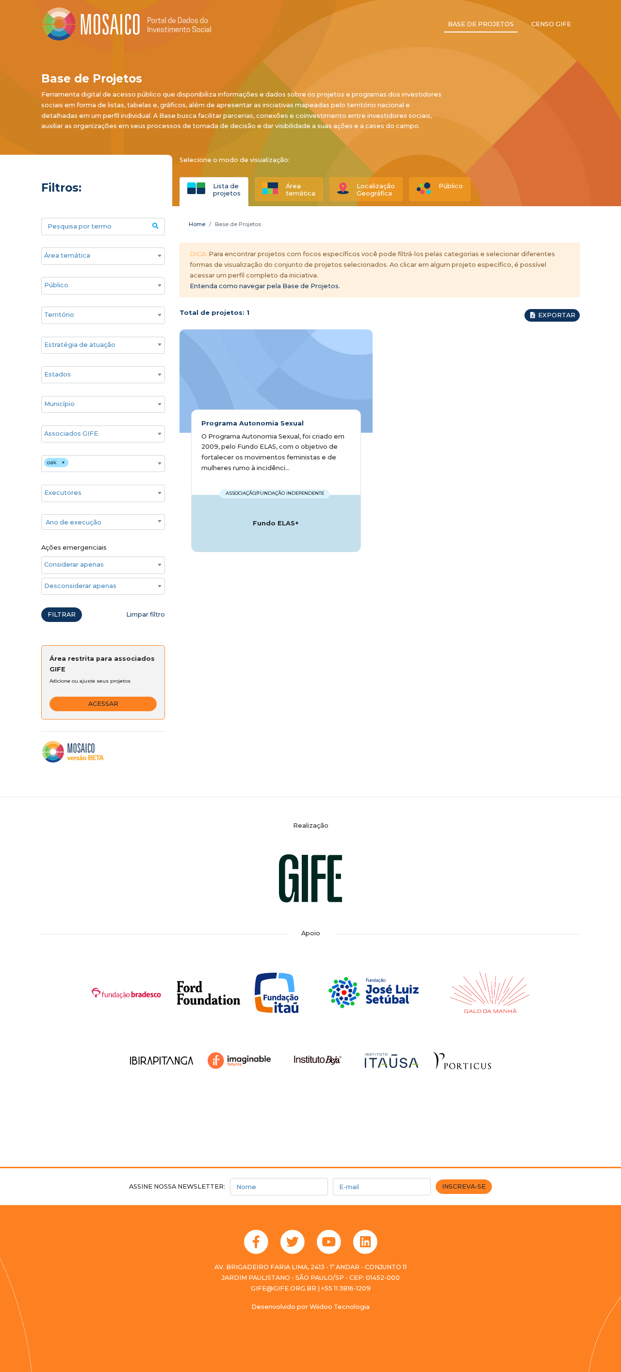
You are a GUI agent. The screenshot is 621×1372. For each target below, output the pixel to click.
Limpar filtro (145, 614)
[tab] (214, 189)
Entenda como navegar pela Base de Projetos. (265, 286)
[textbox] (103, 522)
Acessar (103, 703)
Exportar (556, 315)
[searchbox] (98, 255)
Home (197, 224)
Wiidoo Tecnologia (340, 1306)
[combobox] (103, 256)
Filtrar (62, 614)
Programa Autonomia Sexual (252, 423)
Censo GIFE (551, 24)
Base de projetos (481, 24)
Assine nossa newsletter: (177, 1186)
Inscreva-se (464, 1186)
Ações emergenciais (74, 547)
